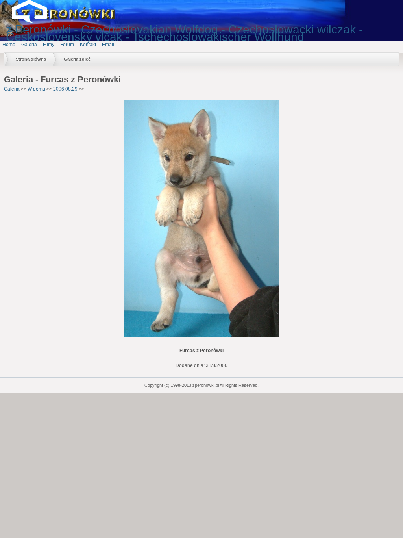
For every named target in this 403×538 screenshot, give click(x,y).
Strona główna (31, 59)
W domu (36, 89)
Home (8, 44)
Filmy (48, 44)
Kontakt (88, 44)
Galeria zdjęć (77, 59)
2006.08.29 (65, 89)
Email (108, 44)
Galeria (29, 44)
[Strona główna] (35, 21)
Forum (67, 44)
